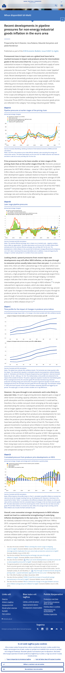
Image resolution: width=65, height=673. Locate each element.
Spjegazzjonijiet (7, 605)
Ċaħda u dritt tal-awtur (31, 602)
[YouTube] (52, 629)
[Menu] (61, 5)
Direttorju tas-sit (7, 618)
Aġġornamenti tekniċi (30, 605)
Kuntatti (5, 611)
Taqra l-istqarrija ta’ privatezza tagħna (19, 659)
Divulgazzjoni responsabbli (32, 608)
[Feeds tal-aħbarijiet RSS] (61, 629)
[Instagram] (47, 629)
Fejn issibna (6, 614)
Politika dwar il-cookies (52, 607)
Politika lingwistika (50, 614)
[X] (38, 629)
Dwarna (5, 599)
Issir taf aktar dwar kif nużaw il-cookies (48, 659)
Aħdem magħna (7, 602)
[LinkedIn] (42, 629)
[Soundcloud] (57, 629)
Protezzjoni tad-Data (51, 599)
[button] (61, 2)
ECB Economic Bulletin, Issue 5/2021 (37, 51)
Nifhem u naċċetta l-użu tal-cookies (33, 664)
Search (56, 5)
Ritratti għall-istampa (9, 608)
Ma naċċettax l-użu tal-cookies (34, 669)
